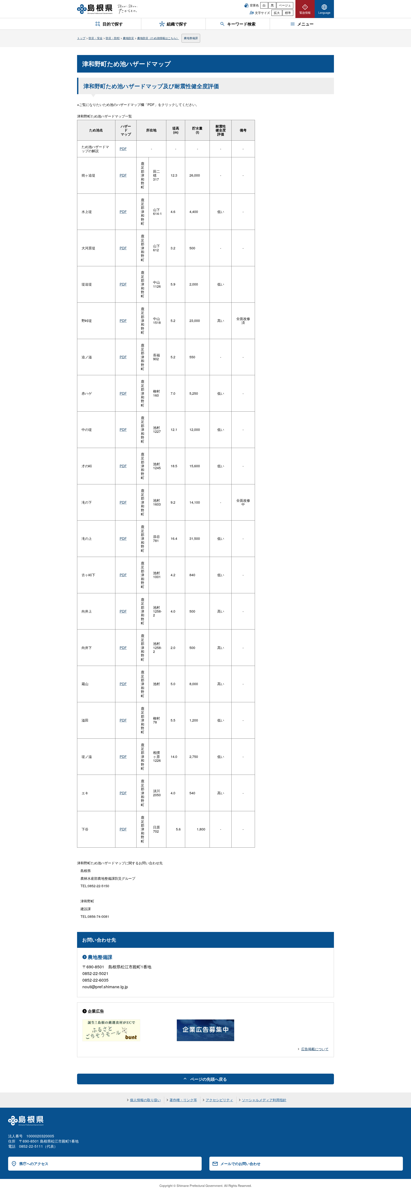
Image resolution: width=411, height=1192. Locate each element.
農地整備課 (191, 38)
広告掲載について (315, 1048)
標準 (288, 12)
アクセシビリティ (219, 1099)
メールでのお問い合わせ (240, 1163)
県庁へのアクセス (33, 1163)
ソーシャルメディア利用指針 (264, 1099)
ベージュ (285, 5)
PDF (123, 148)
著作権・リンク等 (183, 1099)
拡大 (277, 12)
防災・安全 (96, 38)
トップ (81, 38)
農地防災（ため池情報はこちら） (158, 38)
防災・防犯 (113, 38)
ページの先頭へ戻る (208, 1079)
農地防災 (128, 38)
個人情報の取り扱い (145, 1099)
